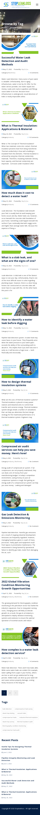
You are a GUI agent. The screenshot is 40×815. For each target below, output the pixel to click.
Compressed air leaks (9, 717)
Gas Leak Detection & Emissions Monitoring (16, 516)
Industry (11, 137)
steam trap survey (8, 722)
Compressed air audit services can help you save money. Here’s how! (19, 450)
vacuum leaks (21, 713)
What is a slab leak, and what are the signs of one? (19, 259)
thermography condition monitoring (14, 726)
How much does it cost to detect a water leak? (18, 194)
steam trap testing (8, 713)
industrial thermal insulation (29, 717)
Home (4, 27)
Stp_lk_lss (25, 69)
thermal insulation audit (25, 722)
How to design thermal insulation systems (16, 383)
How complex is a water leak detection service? (20, 651)
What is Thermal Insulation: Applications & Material (19, 127)
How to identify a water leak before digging (17, 321)
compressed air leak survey (24, 709)
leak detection (7, 709)
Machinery (11, 73)
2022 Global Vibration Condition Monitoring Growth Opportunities (16, 585)
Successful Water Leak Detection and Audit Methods (16, 61)
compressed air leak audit (11, 730)
